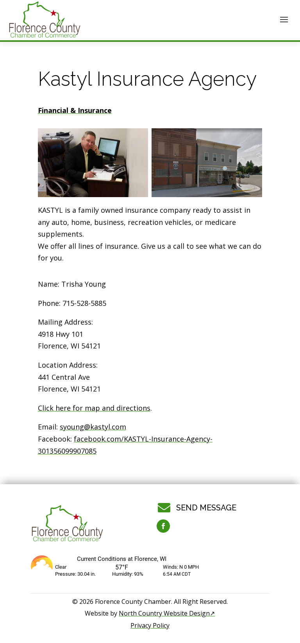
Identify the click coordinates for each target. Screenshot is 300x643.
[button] (284, 19)
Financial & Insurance (75, 110)
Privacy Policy (150, 625)
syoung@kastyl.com (93, 426)
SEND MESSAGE (206, 507)
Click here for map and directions (94, 408)
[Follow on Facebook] (163, 526)
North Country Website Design (167, 613)
